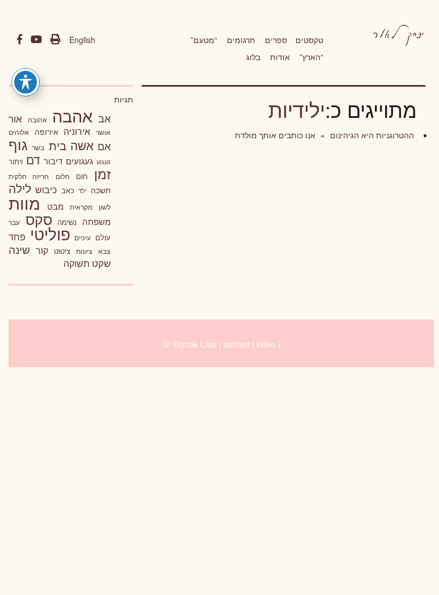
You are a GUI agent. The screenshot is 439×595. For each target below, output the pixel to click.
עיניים (82, 237)
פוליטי (50, 233)
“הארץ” (311, 56)
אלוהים (19, 132)
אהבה (72, 115)
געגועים (79, 161)
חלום (63, 176)
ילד (82, 190)
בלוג (253, 56)
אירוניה (77, 131)
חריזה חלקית (29, 176)
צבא (104, 251)
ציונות (84, 251)
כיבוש (46, 189)
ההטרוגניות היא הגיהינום (371, 135)
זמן (102, 173)
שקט (101, 263)
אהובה (37, 119)
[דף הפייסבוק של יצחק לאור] (19, 39)
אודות (280, 56)
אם (104, 146)
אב (104, 117)
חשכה (101, 190)
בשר (38, 147)
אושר (103, 132)
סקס (39, 219)
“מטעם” (204, 39)
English (82, 39)
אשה (82, 145)
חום (82, 176)
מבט (55, 206)
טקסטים (309, 39)
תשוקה (77, 263)
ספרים (276, 39)
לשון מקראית (90, 207)
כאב (67, 190)
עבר (14, 222)
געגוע (103, 162)
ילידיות (296, 109)
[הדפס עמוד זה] (55, 39)
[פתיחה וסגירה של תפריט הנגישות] (25, 82)
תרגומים (241, 39)
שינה (19, 249)
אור (15, 118)
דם (33, 159)
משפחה (96, 221)
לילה (20, 188)
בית (57, 145)
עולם (103, 237)
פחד (17, 236)
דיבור (53, 161)
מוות (24, 202)
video (266, 344)
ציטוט (62, 250)
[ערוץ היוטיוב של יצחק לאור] (36, 39)
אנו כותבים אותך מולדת (275, 135)
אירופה (46, 131)
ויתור (16, 161)
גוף (18, 144)
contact (236, 344)
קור (42, 250)
